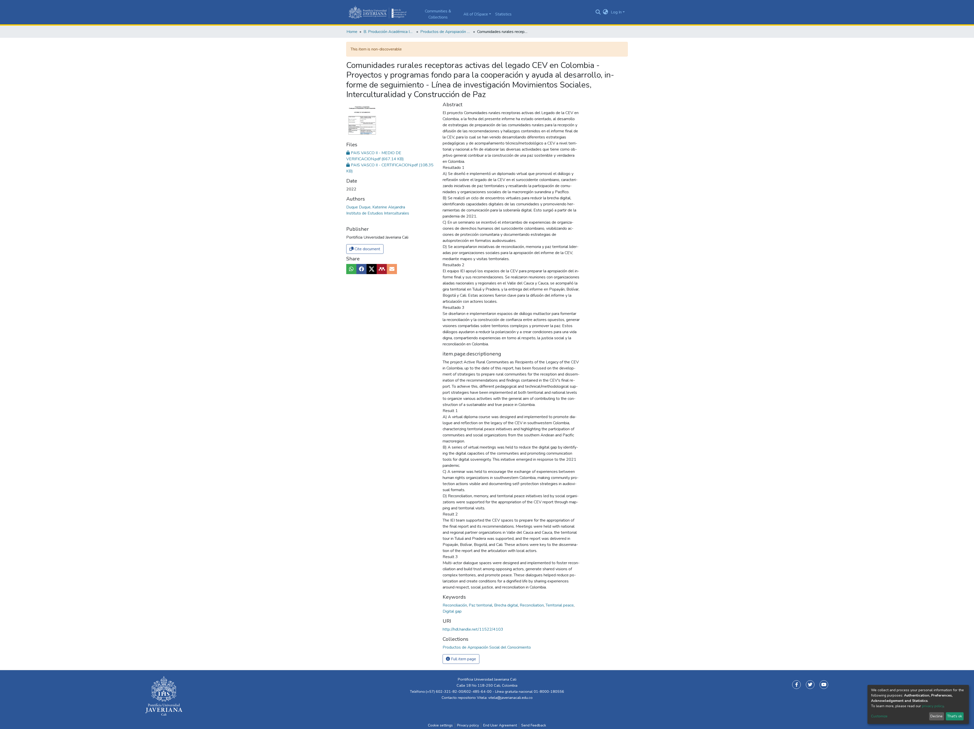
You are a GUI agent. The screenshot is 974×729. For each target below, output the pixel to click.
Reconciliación (455, 605)
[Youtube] (824, 684)
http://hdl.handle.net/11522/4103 (473, 629)
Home (351, 31)
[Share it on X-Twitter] (372, 269)
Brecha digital (506, 605)
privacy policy (933, 706)
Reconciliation (532, 605)
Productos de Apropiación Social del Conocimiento (445, 31)
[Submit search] (598, 12)
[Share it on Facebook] (361, 269)
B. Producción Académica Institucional (388, 31)
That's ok (954, 716)
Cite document (367, 249)
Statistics (503, 14)
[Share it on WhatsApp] (351, 269)
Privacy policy (468, 725)
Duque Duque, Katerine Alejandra (375, 207)
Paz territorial (481, 605)
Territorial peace (560, 605)
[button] (605, 12)
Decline (936, 716)
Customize (879, 716)
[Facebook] (796, 684)
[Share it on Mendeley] (382, 269)
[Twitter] (810, 684)
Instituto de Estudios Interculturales (377, 213)
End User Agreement (500, 725)
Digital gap (452, 611)
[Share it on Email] (392, 269)
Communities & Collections (438, 14)
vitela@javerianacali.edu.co (510, 697)
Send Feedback (533, 725)
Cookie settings (440, 725)
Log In (616, 12)
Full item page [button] (463, 659)
